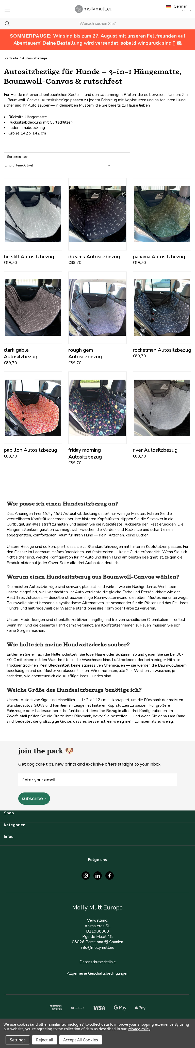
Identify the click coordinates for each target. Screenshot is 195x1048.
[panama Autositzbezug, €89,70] (162, 214)
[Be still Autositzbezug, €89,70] (33, 214)
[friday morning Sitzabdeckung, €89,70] (97, 408)
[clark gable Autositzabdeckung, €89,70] (33, 308)
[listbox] (58, 165)
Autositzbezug (29, 256)
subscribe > (34, 799)
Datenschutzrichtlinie (97, 962)
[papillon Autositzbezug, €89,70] (33, 408)
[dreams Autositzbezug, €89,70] (97, 214)
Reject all (44, 1040)
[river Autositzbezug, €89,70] (162, 408)
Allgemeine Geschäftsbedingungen (97, 973)
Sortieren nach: (18, 157)
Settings (18, 1040)
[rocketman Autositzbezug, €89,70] (162, 308)
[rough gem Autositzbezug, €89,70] (97, 308)
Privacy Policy (139, 1028)
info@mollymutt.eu (97, 947)
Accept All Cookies (80, 1040)
